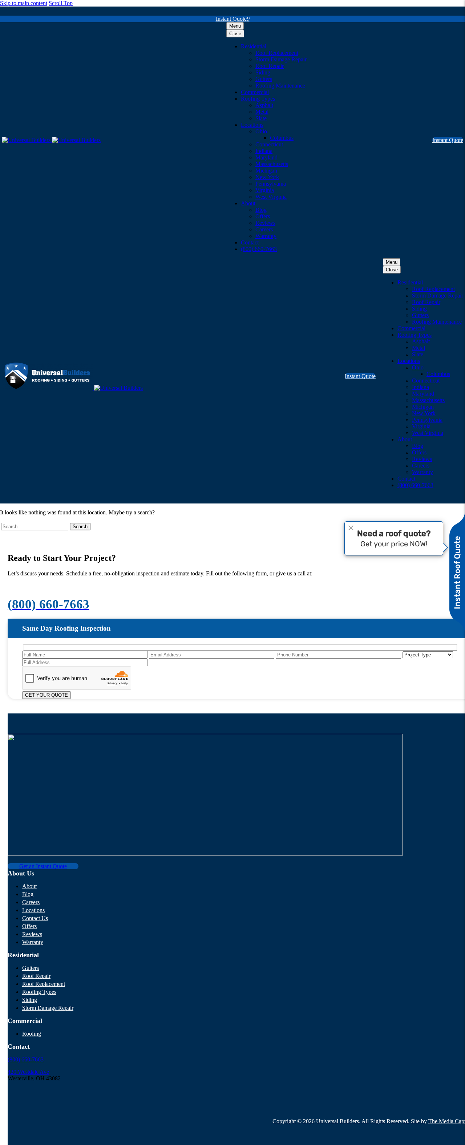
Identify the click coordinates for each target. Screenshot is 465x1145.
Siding (262, 72)
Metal (261, 112)
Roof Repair (269, 66)
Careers (264, 229)
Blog (261, 210)
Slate (261, 118)
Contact (250, 242)
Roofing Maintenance (280, 85)
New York (267, 177)
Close (235, 33)
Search (80, 526)
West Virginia (271, 197)
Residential (253, 46)
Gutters (263, 79)
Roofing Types (258, 99)
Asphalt (264, 105)
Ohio (261, 131)
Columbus (282, 138)
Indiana (263, 151)
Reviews (265, 223)
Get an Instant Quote (43, 866)
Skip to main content (23, 3)
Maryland (266, 157)
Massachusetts (271, 164)
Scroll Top (61, 3)
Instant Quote (233, 19)
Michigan (266, 170)
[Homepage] (51, 140)
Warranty (265, 236)
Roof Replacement (276, 53)
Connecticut (269, 144)
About (248, 203)
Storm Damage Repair (281, 59)
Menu (235, 26)
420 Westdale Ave (28, 1072)
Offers (262, 216)
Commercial (255, 92)
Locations (252, 125)
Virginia (264, 190)
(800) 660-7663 (259, 249)
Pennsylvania (270, 184)
